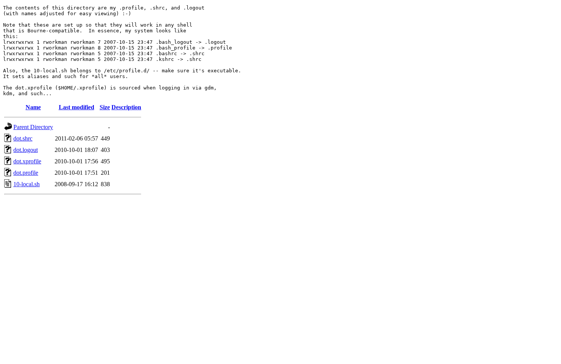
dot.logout (25, 150)
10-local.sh (26, 184)
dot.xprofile (27, 161)
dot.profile (25, 172)
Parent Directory (33, 127)
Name (33, 107)
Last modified (76, 107)
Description (126, 107)
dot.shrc (22, 138)
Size (105, 107)
